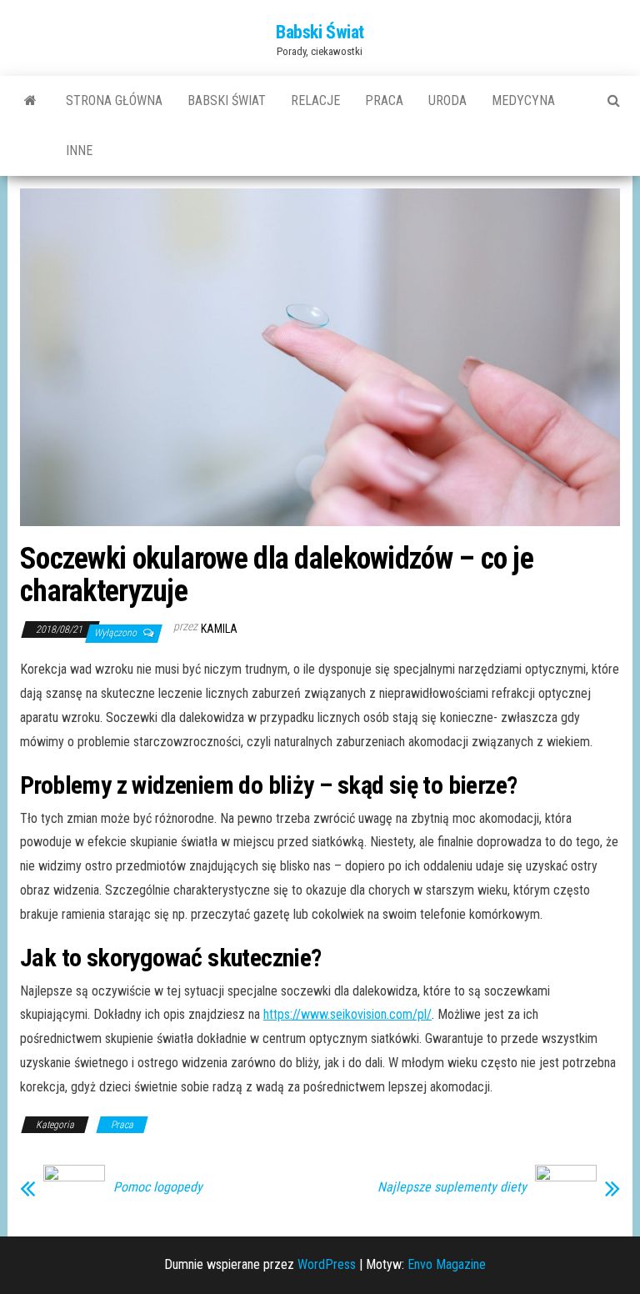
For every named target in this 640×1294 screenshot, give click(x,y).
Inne (79, 150)
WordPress (327, 1264)
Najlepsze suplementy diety (452, 1187)
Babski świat (227, 100)
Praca (384, 100)
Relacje (315, 100)
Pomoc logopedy (157, 1187)
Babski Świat (320, 32)
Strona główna (114, 100)
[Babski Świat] (30, 101)
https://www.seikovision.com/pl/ (347, 1014)
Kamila (219, 628)
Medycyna (523, 100)
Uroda (447, 100)
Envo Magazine (447, 1264)
